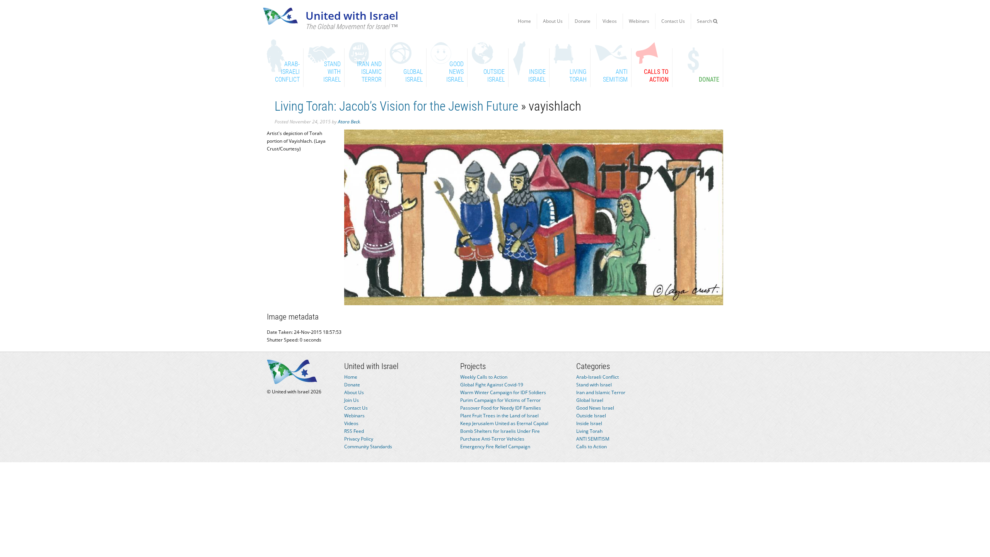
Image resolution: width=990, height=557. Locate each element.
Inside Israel (589, 423)
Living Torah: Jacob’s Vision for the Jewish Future (396, 106)
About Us (553, 21)
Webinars (639, 21)
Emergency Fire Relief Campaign (495, 446)
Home (524, 21)
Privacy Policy (358, 439)
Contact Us (673, 21)
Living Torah (589, 431)
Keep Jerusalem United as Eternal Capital (504, 423)
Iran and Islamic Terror (600, 392)
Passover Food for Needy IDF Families (500, 408)
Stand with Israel (594, 384)
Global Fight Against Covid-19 (491, 384)
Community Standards (368, 446)
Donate (583, 21)
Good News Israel (595, 408)
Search (705, 21)
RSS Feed (354, 431)
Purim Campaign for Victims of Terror (500, 400)
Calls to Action (591, 446)
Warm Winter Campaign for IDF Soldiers (503, 392)
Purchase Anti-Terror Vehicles (492, 439)
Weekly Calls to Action (483, 377)
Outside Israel (591, 415)
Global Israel (589, 400)
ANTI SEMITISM (592, 439)
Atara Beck (349, 121)
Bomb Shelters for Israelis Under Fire (500, 431)
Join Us (351, 400)
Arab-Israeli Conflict (597, 377)
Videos (610, 21)
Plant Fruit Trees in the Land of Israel (499, 415)
